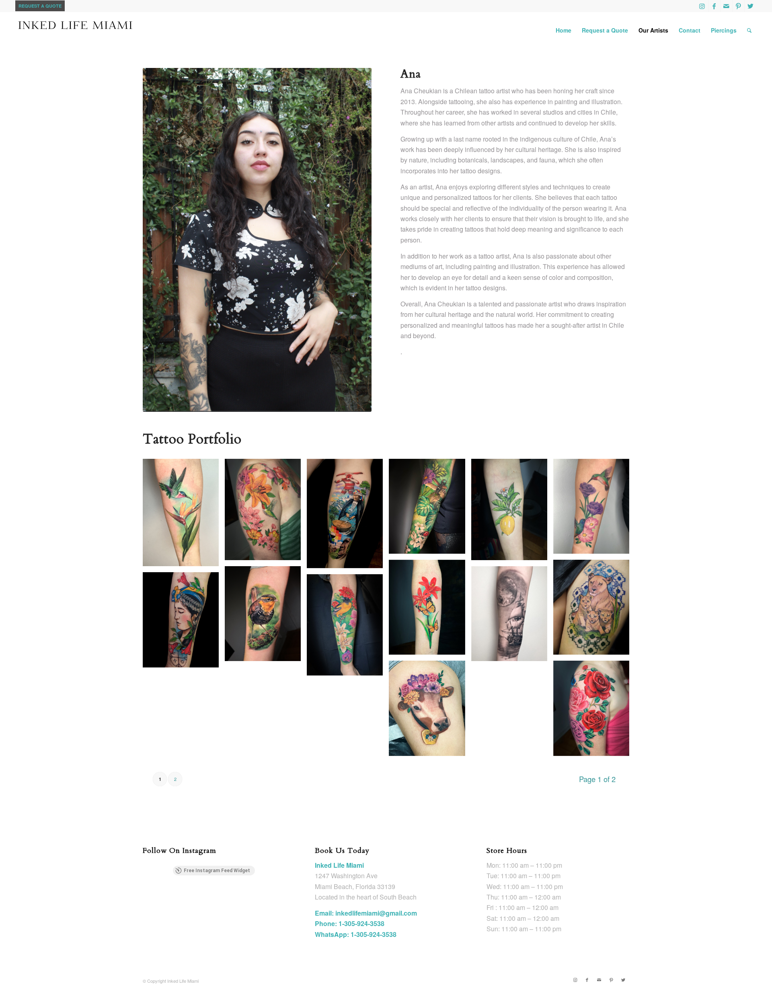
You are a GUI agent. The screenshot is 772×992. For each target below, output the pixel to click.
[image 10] (266, 616)
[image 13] (348, 628)
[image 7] (430, 610)
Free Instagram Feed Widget (217, 870)
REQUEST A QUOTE (40, 6)
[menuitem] (563, 30)
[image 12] (184, 622)
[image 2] (348, 517)
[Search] (749, 30)
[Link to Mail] (726, 6)
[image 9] (594, 610)
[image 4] (512, 512)
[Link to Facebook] (714, 6)
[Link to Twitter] (751, 6)
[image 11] (512, 616)
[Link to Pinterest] (738, 6)
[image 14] (430, 711)
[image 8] (184, 516)
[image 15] (594, 711)
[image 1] (266, 512)
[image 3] (430, 509)
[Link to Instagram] (702, 6)
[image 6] (594, 509)
